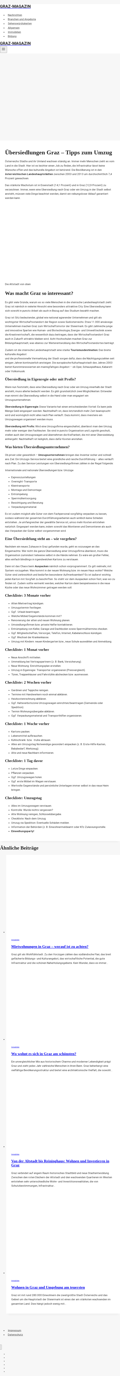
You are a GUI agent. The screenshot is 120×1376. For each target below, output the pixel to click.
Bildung (12, 36)
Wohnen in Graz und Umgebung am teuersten (48, 1287)
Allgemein (14, 27)
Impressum (14, 1330)
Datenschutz (15, 1334)
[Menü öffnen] (3, 49)
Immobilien (14, 32)
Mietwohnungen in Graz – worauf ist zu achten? (49, 946)
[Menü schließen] (1, 1347)
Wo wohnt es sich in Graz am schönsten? (43, 1054)
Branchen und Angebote (22, 19)
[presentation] (63, 894)
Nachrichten (15, 15)
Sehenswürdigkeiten (20, 23)
